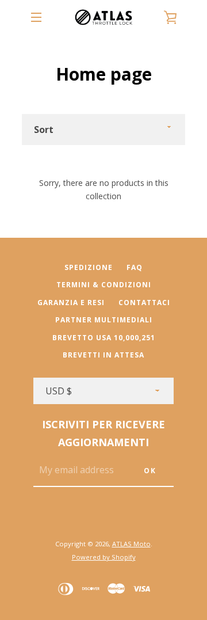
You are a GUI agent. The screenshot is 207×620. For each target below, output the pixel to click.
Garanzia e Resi (71, 302)
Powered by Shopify (104, 557)
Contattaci (144, 302)
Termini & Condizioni (103, 285)
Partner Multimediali (103, 320)
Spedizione (88, 267)
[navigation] (36, 17)
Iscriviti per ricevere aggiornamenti (103, 433)
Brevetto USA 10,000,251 (103, 338)
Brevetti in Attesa (103, 355)
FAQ (134, 267)
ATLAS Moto (131, 543)
